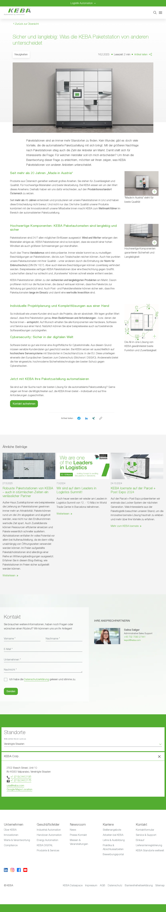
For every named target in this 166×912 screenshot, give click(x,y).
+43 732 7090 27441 (135, 637)
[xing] (93, 418)
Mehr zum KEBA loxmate (125, 526)
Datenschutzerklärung (36, 679)
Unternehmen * (12, 659)
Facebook (148, 63)
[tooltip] (100, 418)
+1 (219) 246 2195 (21, 776)
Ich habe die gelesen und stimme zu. (42, 679)
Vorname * (9, 638)
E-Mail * (8, 649)
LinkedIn (147, 70)
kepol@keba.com (132, 640)
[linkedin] (86, 418)
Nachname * (53, 638)
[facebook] (79, 418)
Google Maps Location (19, 789)
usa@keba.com (15, 785)
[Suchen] (155, 13)
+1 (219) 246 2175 (21, 780)
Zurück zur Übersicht (26, 24)
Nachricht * (10, 669)
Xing (145, 76)
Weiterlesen (9, 575)
